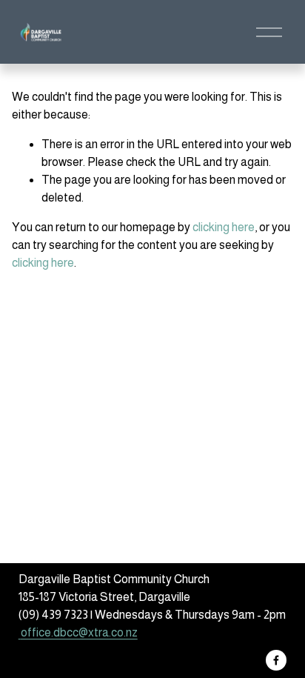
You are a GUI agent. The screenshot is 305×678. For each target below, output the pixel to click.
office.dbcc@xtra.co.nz (79, 632)
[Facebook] (276, 660)
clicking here (223, 227)
